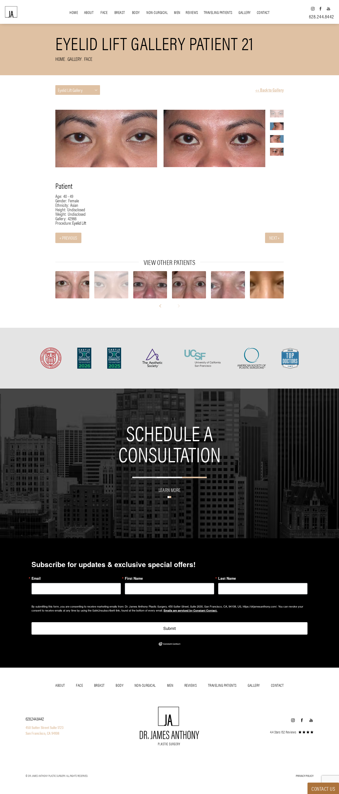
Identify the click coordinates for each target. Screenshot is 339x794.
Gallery (244, 12)
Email (36, 578)
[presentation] (162, 305)
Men (177, 12)
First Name (134, 578)
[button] (312, 8)
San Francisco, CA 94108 (42, 733)
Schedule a (169, 443)
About (89, 12)
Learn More (169, 489)
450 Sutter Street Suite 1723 (45, 727)
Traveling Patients (218, 12)
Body (136, 12)
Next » (274, 238)
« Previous (68, 238)
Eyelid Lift (79, 223)
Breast (119, 12)
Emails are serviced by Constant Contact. (190, 610)
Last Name (227, 578)
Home (73, 12)
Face (104, 12)
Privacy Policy (304, 775)
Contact (263, 12)
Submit (169, 628)
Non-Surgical (157, 12)
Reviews (192, 12)
